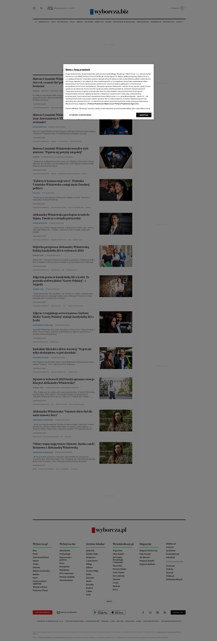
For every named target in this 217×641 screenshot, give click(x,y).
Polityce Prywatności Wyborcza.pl (101, 104)
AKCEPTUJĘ (144, 115)
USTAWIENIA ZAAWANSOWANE (80, 115)
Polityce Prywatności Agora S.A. (127, 104)
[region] (108, 91)
